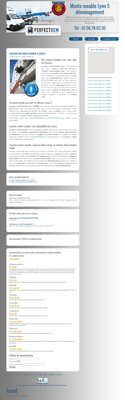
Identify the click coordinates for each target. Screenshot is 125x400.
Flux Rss (58, 374)
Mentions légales (43, 384)
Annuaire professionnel (59, 385)
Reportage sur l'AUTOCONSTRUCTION (23, 218)
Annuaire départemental (27, 385)
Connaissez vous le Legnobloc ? (21, 224)
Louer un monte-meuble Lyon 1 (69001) (99, 84)
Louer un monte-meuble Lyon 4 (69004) (99, 94)
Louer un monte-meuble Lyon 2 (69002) (99, 87)
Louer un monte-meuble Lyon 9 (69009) (99, 110)
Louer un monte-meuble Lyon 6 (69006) (99, 100)
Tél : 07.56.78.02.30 (90, 28)
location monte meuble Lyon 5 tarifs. (34, 116)
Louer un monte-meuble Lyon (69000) (99, 80)
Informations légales (40, 374)
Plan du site (28, 374)
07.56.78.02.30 (47, 80)
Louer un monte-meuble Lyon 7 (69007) (99, 103)
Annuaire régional (43, 385)
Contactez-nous (109, 39)
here (26, 396)
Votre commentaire (15, 364)
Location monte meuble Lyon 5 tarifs (22, 180)
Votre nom (12, 359)
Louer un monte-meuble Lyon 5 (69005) (99, 97)
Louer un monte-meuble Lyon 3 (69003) (99, 90)
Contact (51, 374)
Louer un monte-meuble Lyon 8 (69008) (99, 107)
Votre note (12, 361)
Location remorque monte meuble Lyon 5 (23, 182)
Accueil (76, 39)
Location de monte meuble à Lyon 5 (27, 53)
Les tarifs (91, 39)
